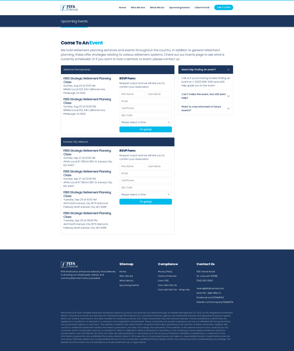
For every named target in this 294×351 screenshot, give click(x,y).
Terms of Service (167, 276)
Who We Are (138, 7)
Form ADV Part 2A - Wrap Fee (174, 289)
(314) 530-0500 (205, 280)
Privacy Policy (165, 271)
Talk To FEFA (224, 7)
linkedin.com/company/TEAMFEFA (215, 302)
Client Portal (202, 7)
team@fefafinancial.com (210, 288)
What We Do (157, 7)
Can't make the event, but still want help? (203, 96)
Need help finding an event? (198, 69)
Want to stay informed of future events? (201, 108)
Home (122, 7)
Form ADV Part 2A (167, 285)
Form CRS (163, 280)
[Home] (69, 8)
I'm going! (145, 129)
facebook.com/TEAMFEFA (210, 297)
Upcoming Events (179, 7)
